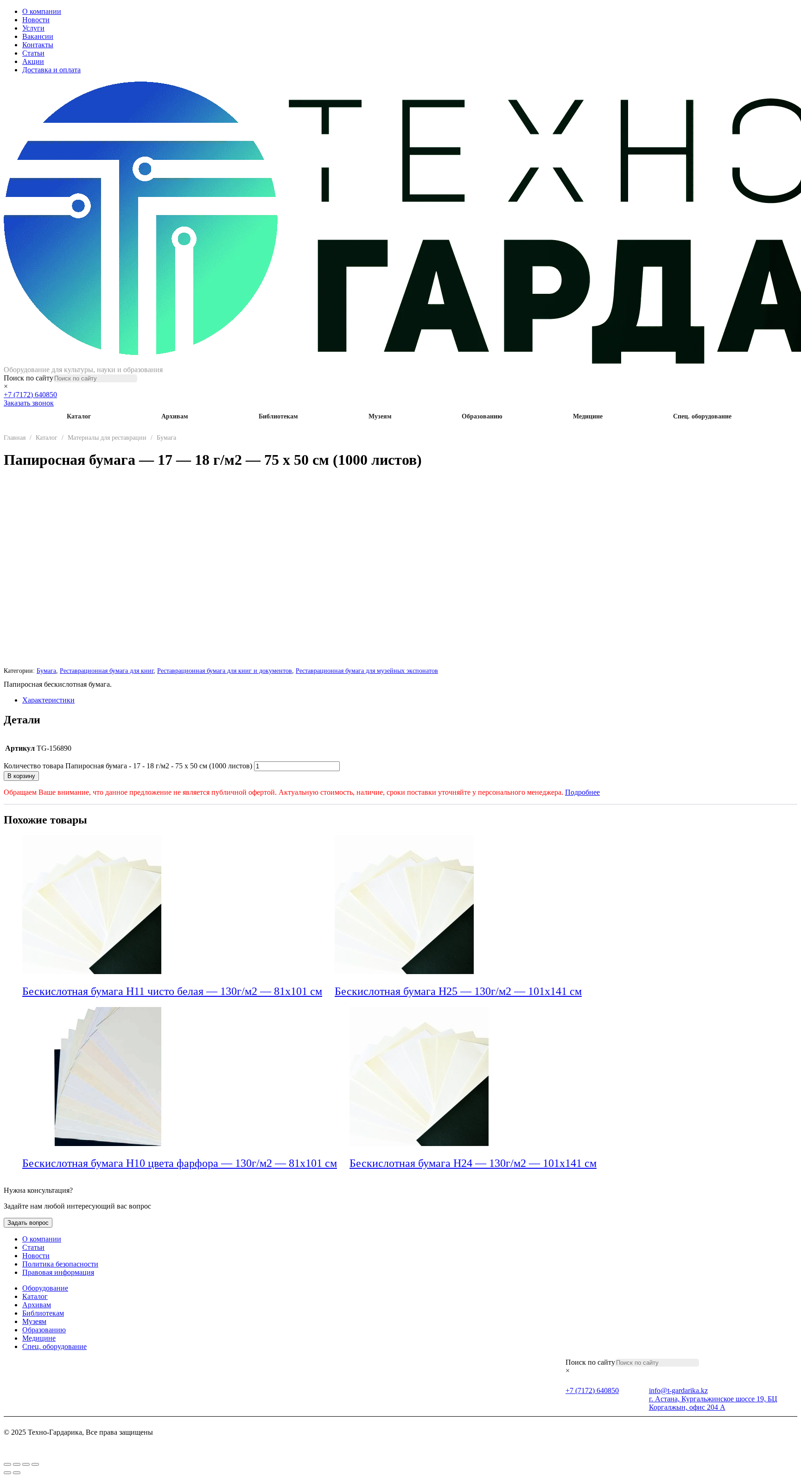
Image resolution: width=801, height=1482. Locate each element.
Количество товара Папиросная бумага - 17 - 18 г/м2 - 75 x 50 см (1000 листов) (128, 766)
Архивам (174, 416)
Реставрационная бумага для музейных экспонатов (367, 670)
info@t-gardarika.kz (678, 1390)
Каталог (79, 416)
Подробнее (582, 792)
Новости (36, 20)
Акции (33, 61)
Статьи (33, 53)
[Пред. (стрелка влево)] (7, 1472)
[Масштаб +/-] (7, 1464)
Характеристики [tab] (48, 700)
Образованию (482, 416)
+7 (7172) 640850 (30, 395)
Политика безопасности (60, 1264)
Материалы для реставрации (107, 437)
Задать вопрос (28, 1222)
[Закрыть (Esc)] (35, 1464)
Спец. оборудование (702, 416)
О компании (41, 11)
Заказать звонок (29, 403)
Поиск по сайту (28, 378)
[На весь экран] (16, 1464)
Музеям (380, 416)
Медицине (588, 416)
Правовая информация (58, 1272)
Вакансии (37, 36)
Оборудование (45, 1288)
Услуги (33, 28)
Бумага (166, 437)
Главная (14, 437)
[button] (328, 992)
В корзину (21, 776)
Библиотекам (278, 416)
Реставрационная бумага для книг (106, 670)
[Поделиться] (26, 1464)
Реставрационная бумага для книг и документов (224, 670)
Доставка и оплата (51, 70)
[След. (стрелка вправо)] (16, 1472)
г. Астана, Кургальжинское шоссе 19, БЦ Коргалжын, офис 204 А (713, 1403)
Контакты (37, 45)
